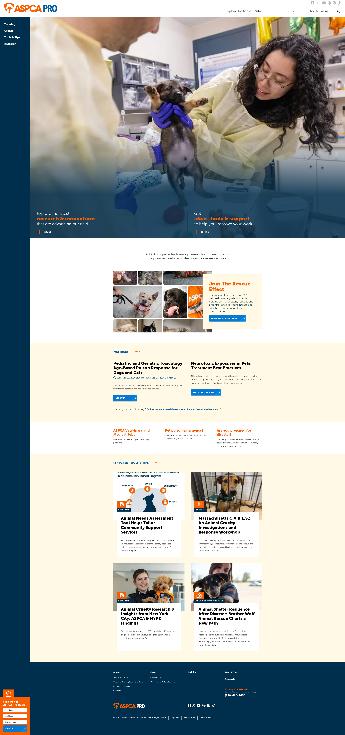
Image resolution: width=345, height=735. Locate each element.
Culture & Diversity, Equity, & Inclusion (128, 682)
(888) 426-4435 (235, 695)
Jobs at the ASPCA (120, 678)
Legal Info (175, 718)
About (116, 672)
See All (139, 352)
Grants (8, 30)
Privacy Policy (189, 718)
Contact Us (117, 691)
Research (10, 43)
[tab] (109, 221)
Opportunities (156, 678)
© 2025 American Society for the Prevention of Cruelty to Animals (139, 718)
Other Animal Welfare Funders (162, 682)
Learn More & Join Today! (225, 318)
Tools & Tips (12, 37)
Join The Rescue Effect (230, 286)
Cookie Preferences (207, 718)
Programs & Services (121, 686)
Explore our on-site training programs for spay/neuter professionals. (182, 409)
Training (9, 24)
